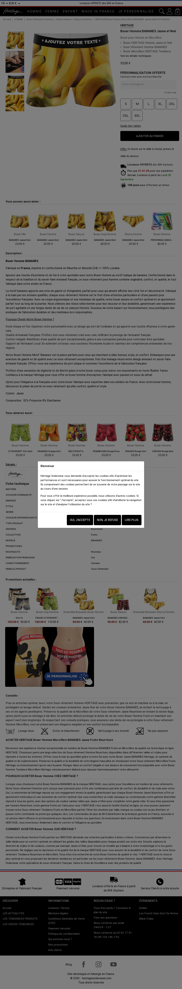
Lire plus (131, 520)
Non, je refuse (107, 520)
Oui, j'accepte (80, 520)
